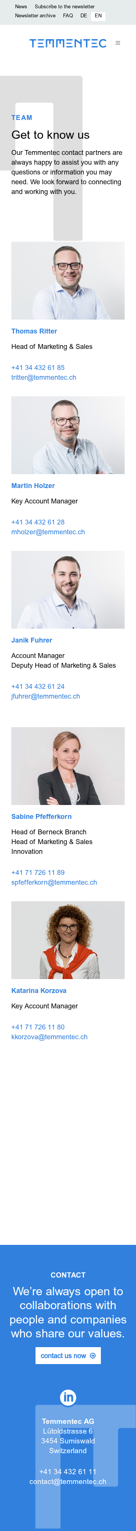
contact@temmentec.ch (68, 1482)
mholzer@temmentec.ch (48, 532)
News (21, 7)
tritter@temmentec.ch (43, 378)
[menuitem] (84, 16)
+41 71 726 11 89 (38, 873)
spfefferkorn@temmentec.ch (54, 883)
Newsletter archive (35, 16)
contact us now (63, 1356)
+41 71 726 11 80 (38, 1028)
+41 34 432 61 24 (38, 687)
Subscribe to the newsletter (64, 7)
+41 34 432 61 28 (38, 523)
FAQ (68, 16)
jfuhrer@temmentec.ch (45, 697)
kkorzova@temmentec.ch (49, 1037)
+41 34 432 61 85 (38, 368)
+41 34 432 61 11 (68, 1472)
